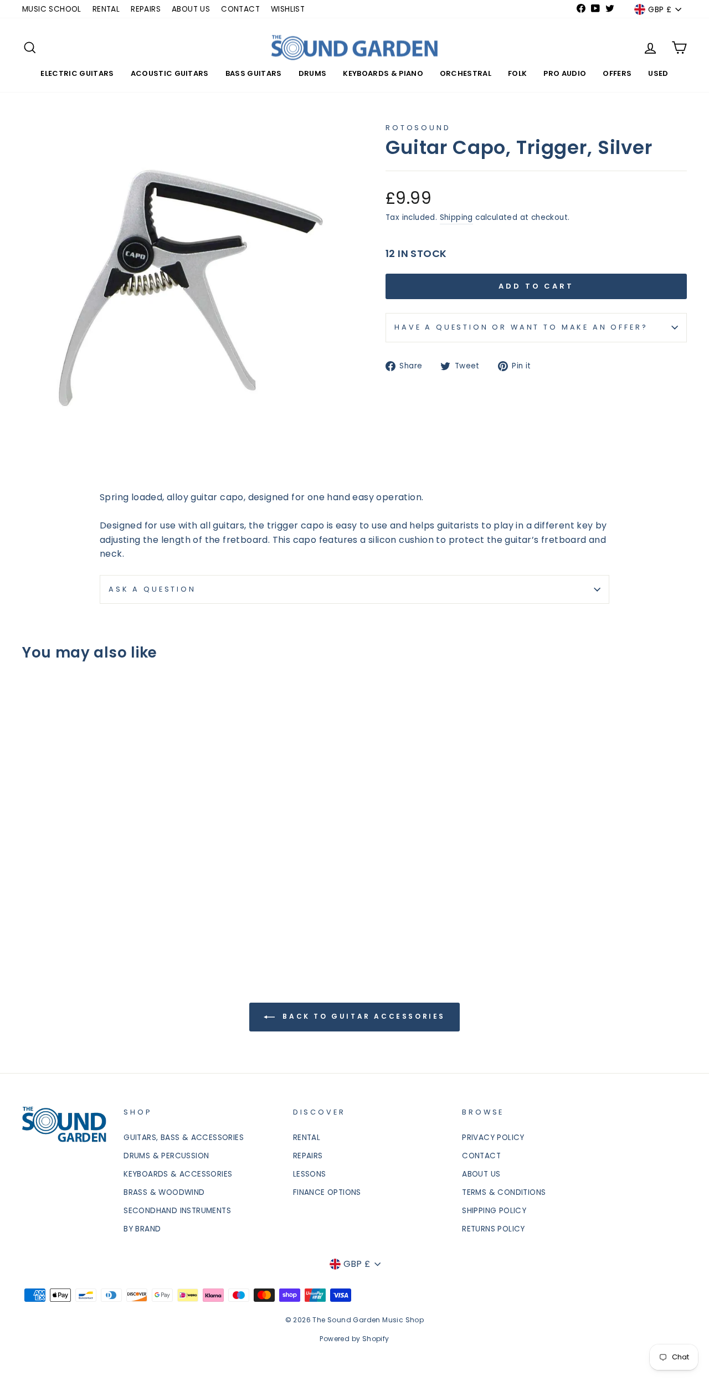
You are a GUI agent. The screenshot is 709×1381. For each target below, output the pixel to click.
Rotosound (418, 127)
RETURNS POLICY (493, 1229)
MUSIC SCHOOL (51, 9)
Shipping (456, 217)
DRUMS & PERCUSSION (166, 1156)
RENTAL (106, 9)
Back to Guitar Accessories (362, 1016)
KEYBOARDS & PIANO (383, 73)
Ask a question (152, 589)
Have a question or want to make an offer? (521, 327)
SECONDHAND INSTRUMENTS (177, 1210)
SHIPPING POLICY (494, 1210)
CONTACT (240, 9)
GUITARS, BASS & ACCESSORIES (184, 1137)
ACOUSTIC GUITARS (170, 73)
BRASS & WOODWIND (164, 1192)
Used (658, 73)
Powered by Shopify (354, 1338)
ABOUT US (191, 9)
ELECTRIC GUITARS (77, 73)
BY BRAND (142, 1229)
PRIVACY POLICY (493, 1137)
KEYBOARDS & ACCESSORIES (178, 1174)
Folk (517, 73)
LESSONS (309, 1174)
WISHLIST (288, 9)
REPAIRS (146, 9)
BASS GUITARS (253, 73)
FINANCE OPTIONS (327, 1192)
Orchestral (465, 73)
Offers (617, 73)
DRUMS (313, 73)
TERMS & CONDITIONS (504, 1192)
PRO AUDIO (564, 73)
